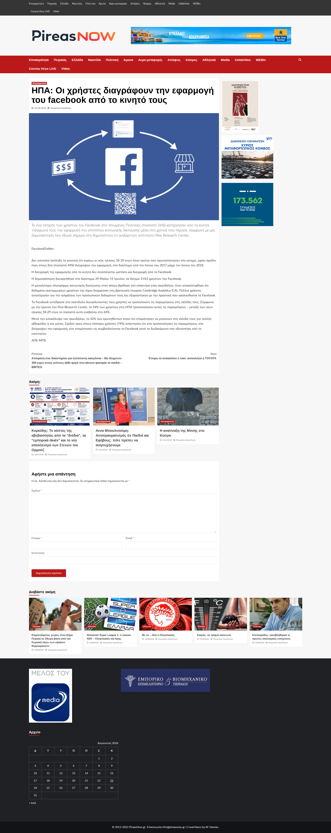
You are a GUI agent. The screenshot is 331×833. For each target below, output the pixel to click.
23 (111, 780)
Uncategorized (39, 83)
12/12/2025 (167, 440)
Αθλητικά (160, 4)
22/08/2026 (204, 639)
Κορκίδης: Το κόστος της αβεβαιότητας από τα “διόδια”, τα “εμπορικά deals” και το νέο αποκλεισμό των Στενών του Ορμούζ (59, 440)
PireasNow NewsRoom (61, 108)
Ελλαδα (201, 626)
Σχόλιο (37, 490)
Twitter (49, 248)
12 (60, 773)
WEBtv (196, 4)
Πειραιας (37, 626)
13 (73, 773)
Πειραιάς (52, 4)
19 (60, 780)
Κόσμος (147, 4)
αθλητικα (92, 626)
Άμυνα (102, 4)
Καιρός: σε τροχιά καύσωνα (214, 635)
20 (73, 780)
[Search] (300, 60)
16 (111, 773)
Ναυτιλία (77, 4)
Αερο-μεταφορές (118, 4)
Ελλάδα (64, 4)
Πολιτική (90, 4)
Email (130, 538)
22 (99, 780)
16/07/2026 (39, 455)
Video (56, 11)
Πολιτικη (257, 626)
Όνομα (37, 538)
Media (171, 4)
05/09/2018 (40, 108)
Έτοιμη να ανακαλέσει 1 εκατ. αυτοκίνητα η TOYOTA (182, 356)
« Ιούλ (32, 803)
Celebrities (183, 4)
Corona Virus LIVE (40, 11)
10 (35, 773)
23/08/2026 (39, 650)
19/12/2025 (103, 450)
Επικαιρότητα (36, 4)
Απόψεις (135, 4)
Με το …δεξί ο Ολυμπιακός (158, 635)
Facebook (38, 248)
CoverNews (194, 827)
